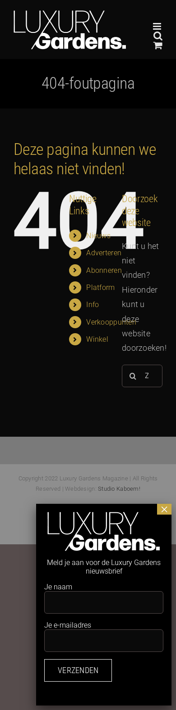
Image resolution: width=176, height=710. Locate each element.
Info (92, 304)
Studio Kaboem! (119, 488)
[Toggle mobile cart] (157, 45)
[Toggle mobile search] (157, 36)
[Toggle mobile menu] (157, 26)
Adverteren (103, 253)
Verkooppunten (111, 322)
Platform (100, 287)
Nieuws (98, 235)
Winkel (97, 339)
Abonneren (103, 270)
